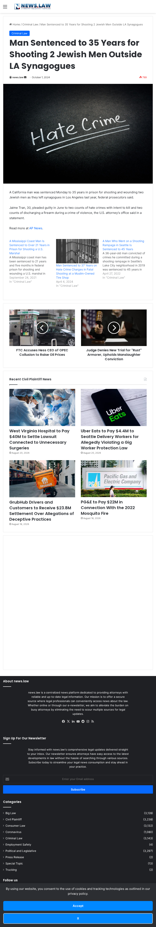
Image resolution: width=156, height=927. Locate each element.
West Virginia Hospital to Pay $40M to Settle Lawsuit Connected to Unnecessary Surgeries (39, 439)
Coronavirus (13, 832)
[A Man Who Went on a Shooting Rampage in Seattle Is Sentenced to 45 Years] (126, 259)
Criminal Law (30, 24)
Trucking (11, 869)
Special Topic (14, 863)
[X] (68, 721)
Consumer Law (15, 825)
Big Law (10, 813)
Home (16, 24)
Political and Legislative (20, 850)
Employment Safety (18, 844)
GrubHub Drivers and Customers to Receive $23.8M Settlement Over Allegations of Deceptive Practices (41, 510)
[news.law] (32, 6)
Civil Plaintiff (13, 819)
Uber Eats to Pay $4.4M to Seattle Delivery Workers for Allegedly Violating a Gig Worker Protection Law (110, 439)
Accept (78, 906)
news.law (17, 77)
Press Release (14, 857)
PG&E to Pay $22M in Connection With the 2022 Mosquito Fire (108, 507)
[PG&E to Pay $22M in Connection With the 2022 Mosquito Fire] (114, 478)
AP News (35, 228)
